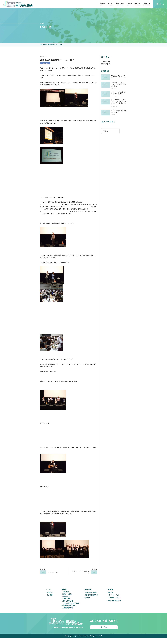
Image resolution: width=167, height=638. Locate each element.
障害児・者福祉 (67, 594)
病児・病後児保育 (67, 601)
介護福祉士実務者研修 (91, 595)
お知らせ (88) (105, 61)
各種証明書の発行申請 (114, 600)
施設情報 (45, 63)
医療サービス (66, 596)
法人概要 (102, 4)
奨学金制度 (88, 589)
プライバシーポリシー (114, 595)
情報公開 (146, 4)
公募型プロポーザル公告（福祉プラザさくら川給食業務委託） (118, 84)
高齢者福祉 (65, 592)
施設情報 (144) (105, 64)
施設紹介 (111, 4)
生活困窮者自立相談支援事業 (70, 603)
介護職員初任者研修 (90, 592)
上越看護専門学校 (67, 608)
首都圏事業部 (66, 598)
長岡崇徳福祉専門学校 (68, 605)
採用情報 (137, 4)
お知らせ (129, 4)
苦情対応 (87, 597)
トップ (49, 589)
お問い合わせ (104, 627)
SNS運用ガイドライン (114, 597)
